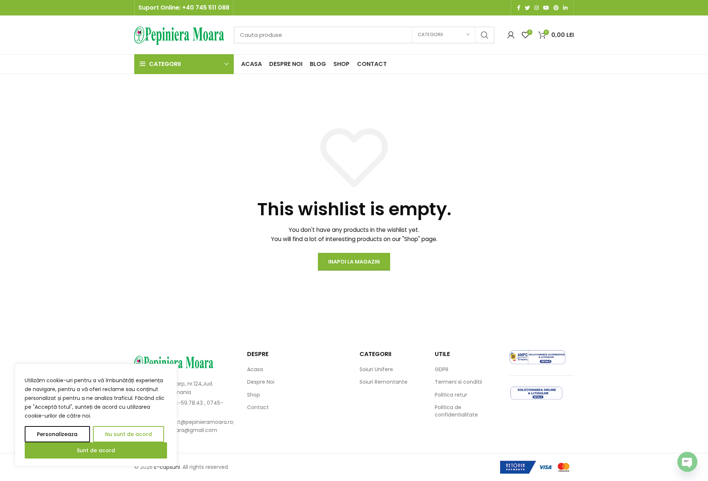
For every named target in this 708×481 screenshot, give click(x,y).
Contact (258, 407)
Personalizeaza (57, 434)
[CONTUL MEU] (511, 35)
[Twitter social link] (527, 8)
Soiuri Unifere (376, 369)
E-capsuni (167, 467)
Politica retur (451, 394)
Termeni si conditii (458, 382)
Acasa (255, 369)
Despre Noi (260, 382)
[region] (96, 415)
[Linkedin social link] (565, 8)
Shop (253, 394)
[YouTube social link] (546, 8)
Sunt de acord (96, 450)
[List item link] (185, 407)
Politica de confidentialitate (456, 411)
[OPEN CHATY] (687, 462)
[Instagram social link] (536, 8)
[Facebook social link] (519, 8)
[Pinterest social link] (556, 8)
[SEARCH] (484, 35)
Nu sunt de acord (128, 434)
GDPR (441, 369)
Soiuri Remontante (383, 382)
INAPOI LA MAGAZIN (354, 261)
